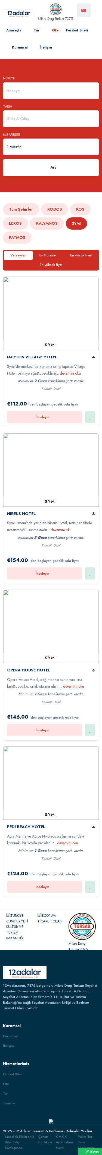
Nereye (9, 78)
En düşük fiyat (81, 255)
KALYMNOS (47, 223)
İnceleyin (42, 417)
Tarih (7, 106)
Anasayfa (13, 30)
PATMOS (17, 237)
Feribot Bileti (77, 30)
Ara (53, 167)
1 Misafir (14, 147)
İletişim (45, 47)
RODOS (54, 209)
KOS (80, 209)
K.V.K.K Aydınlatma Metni (64, 1142)
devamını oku (70, 373)
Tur (36, 30)
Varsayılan (18, 255)
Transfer (9, 1103)
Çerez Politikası (45, 1139)
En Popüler (48, 255)
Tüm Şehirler (21, 209)
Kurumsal (19, 47)
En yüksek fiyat (51, 264)
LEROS (15, 223)
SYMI (76, 223)
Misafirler (11, 134)
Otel (55, 30)
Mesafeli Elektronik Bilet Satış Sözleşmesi (19, 1142)
